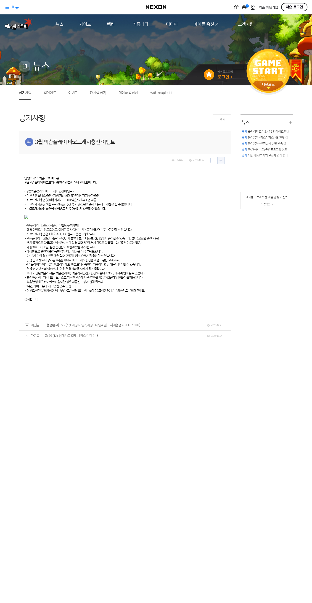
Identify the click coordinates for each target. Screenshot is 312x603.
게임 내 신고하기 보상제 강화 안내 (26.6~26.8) (273, 155)
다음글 (35, 336)
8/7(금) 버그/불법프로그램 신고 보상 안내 (270, 149)
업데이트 (50, 93)
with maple (159, 93)
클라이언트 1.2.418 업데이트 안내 (265, 131)
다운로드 (268, 86)
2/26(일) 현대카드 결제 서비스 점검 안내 (71, 336)
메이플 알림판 (128, 93)
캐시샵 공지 (98, 93)
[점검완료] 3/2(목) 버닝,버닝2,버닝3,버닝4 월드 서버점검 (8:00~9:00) (92, 325)
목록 (222, 119)
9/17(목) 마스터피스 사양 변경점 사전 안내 (271, 137)
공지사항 (25, 93)
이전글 (35, 325)
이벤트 (73, 93)
